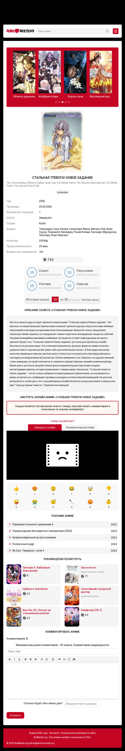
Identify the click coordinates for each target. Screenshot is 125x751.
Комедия (62, 192)
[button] (56, 102)
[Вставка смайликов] (53, 659)
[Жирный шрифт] (9, 659)
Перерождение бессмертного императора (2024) (42, 530)
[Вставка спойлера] (69, 659)
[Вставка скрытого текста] (74, 659)
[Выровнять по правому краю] (35, 659)
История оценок (90, 299)
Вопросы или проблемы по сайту (78, 733)
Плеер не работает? (62, 421)
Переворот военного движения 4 (32, 524)
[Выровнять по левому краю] (25, 659)
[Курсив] (14, 659)
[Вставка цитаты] (59, 659)
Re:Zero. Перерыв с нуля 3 (28, 550)
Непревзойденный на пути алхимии (34, 537)
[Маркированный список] (41, 659)
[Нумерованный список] (46, 659)
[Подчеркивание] (19, 659)
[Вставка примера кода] (64, 659)
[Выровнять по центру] (30, 659)
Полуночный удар (23, 544)
